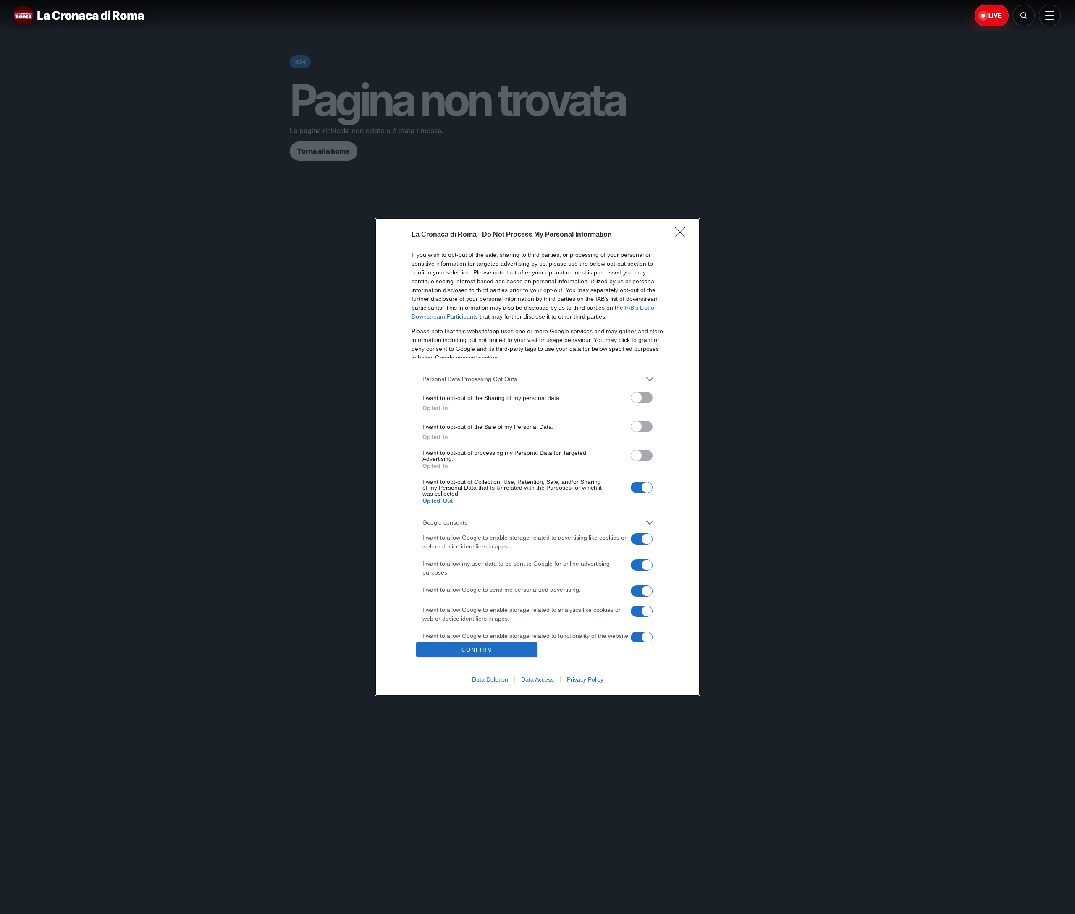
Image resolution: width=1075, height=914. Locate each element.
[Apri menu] (1050, 15)
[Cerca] (1024, 15)
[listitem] (537, 379)
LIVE (995, 16)
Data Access (537, 679)
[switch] (642, 397)
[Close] (683, 235)
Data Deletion (490, 679)
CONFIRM (477, 650)
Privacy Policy (585, 679)
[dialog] (537, 457)
